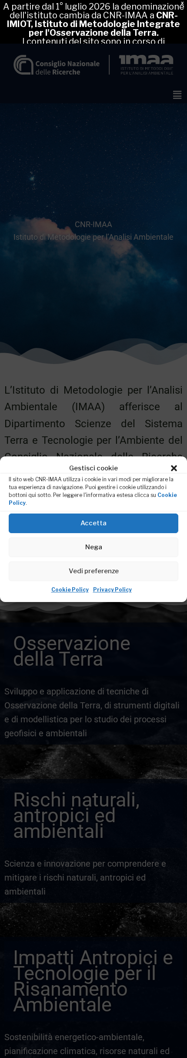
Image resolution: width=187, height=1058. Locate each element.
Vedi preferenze (94, 571)
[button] (174, 468)
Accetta (93, 523)
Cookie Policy (70, 589)
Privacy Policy (112, 589)
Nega (93, 547)
